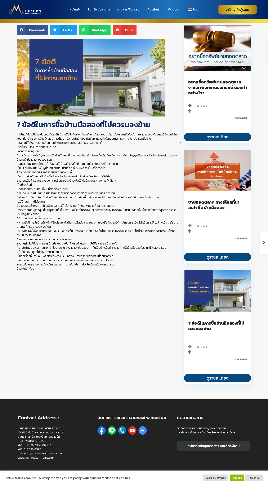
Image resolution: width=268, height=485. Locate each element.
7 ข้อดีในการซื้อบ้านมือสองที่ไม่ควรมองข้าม (216, 326)
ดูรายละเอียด (217, 137)
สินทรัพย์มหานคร (99, 9)
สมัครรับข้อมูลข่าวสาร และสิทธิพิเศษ (213, 445)
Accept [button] (237, 478)
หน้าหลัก (75, 9)
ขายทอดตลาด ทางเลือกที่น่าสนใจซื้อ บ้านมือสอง (214, 205)
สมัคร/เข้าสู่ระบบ (237, 9)
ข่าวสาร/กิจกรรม (128, 9)
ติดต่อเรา (174, 9)
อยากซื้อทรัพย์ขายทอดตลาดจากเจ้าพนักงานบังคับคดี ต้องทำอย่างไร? (217, 87)
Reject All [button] (254, 478)
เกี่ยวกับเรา (153, 9)
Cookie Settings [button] (215, 478)
